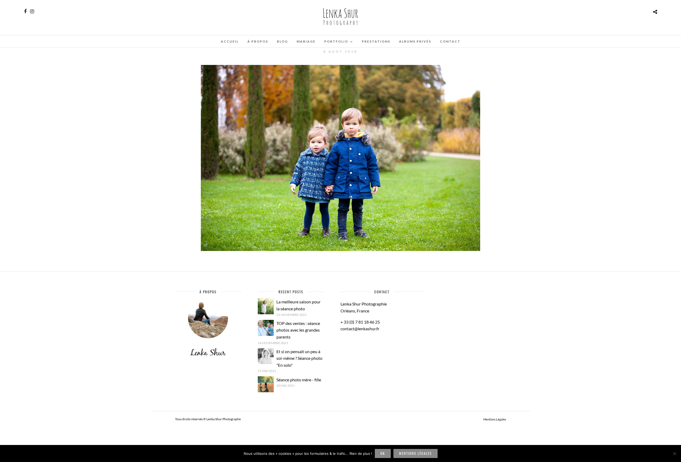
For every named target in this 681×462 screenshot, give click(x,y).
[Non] (674, 453)
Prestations (376, 41)
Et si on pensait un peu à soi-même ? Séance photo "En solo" (299, 358)
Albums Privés (415, 41)
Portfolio (336, 41)
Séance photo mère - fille (298, 379)
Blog (282, 41)
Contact (450, 41)
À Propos (257, 41)
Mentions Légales (494, 419)
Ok (382, 453)
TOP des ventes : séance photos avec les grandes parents (298, 330)
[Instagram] (32, 11)
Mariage (306, 41)
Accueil (230, 41)
